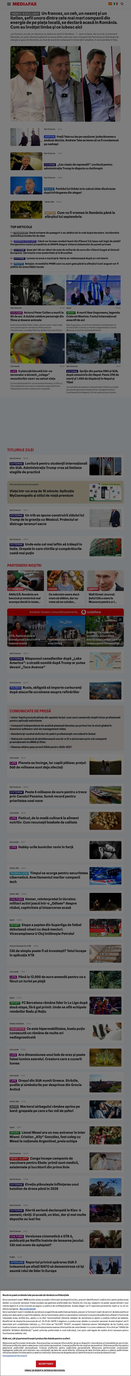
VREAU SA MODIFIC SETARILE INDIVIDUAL (45, 1370)
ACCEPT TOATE (46, 1364)
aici (39, 1324)
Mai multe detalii (27, 1309)
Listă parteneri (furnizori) (15, 1356)
